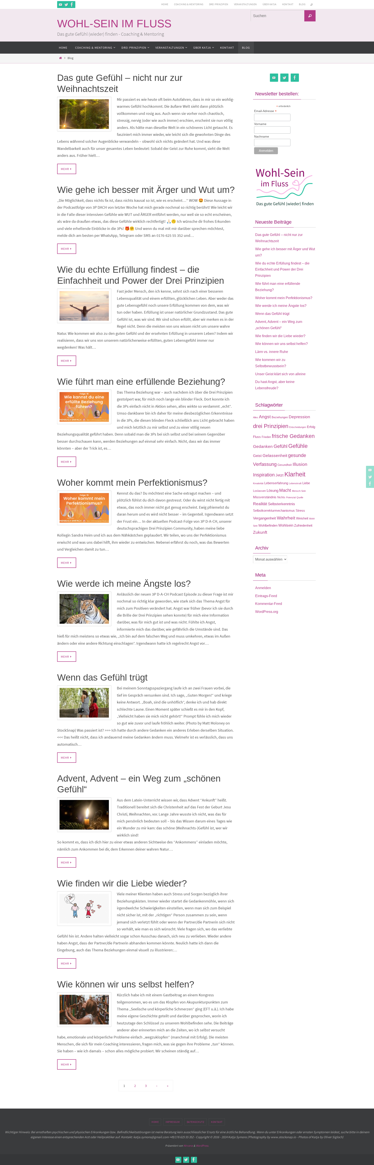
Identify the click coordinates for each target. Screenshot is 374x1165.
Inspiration (264, 475)
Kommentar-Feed (268, 604)
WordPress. (202, 1145)
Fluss (257, 437)
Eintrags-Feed (266, 596)
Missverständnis (264, 497)
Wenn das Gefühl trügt (102, 677)
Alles (255, 417)
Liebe (306, 483)
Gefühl (280, 446)
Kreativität (258, 483)
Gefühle (298, 446)
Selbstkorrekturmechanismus (274, 510)
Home (164, 4)
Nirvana (188, 1145)
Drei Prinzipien (218, 4)
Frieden (266, 437)
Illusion (300, 464)
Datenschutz (195, 1121)
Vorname (260, 124)
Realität (260, 504)
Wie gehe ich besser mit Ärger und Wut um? (146, 190)
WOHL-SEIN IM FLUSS (114, 24)
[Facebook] (71, 4)
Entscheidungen (297, 427)
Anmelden (263, 588)
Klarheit (294, 474)
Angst (265, 416)
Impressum (173, 1121)
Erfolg (311, 427)
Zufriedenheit (303, 525)
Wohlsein (285, 525)
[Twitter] (66, 4)
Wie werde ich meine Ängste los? (124, 583)
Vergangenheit (264, 518)
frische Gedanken (293, 436)
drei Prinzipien (270, 426)
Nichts (281, 497)
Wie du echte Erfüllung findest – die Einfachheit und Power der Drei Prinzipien (282, 269)
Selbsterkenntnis (281, 504)
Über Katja (270, 4)
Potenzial (291, 497)
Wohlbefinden (267, 525)
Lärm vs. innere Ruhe (271, 352)
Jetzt (280, 475)
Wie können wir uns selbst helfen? (125, 984)
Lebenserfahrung (276, 483)
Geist (257, 456)
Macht (285, 490)
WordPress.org (266, 612)
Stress (300, 510)
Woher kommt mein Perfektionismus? (132, 483)
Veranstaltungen (245, 4)
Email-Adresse (265, 111)
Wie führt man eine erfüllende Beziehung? (141, 382)
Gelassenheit (275, 455)
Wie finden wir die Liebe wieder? (122, 883)
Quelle (300, 497)
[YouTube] (60, 4)
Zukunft (260, 532)
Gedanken (263, 446)
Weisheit (302, 518)
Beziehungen (280, 417)
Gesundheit (284, 464)
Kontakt (287, 4)
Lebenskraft (295, 483)
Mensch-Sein (299, 491)
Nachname (261, 136)
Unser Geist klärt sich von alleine (280, 374)
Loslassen (259, 490)
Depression (299, 417)
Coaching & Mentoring (188, 4)
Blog (302, 4)
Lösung (272, 490)
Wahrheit (286, 518)
